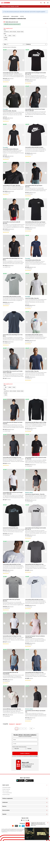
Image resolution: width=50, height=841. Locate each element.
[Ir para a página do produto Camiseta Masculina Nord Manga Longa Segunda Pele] (36, 696)
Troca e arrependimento (7, 792)
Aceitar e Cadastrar (25, 753)
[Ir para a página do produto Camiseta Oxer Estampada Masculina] (14, 515)
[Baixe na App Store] (29, 780)
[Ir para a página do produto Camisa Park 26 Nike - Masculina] (14, 97)
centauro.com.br (6, 16)
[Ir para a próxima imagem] (23, 60)
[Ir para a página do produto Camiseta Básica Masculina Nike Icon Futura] (36, 135)
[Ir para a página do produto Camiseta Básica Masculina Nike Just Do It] (36, 322)
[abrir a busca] (41, 2)
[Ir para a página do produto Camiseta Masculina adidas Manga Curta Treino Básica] (14, 246)
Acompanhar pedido (6, 787)
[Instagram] (24, 820)
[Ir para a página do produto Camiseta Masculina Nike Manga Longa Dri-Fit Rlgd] (36, 410)
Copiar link (18, 724)
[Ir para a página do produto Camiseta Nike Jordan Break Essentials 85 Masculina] (14, 209)
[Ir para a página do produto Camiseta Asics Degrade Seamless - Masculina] (36, 480)
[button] (25, 22)
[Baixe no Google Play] (20, 780)
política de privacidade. (34, 756)
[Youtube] (28, 820)
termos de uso (26, 756)
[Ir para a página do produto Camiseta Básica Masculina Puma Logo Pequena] (36, 209)
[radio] (6, 32)
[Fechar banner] (47, 822)
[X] (26, 820)
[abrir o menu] (47, 2)
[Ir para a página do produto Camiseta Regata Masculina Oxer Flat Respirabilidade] (14, 660)
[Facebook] (21, 820)
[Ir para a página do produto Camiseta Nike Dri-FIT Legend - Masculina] (14, 173)
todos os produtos (14, 16)
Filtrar (6, 44)
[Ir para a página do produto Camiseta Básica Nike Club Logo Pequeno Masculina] (36, 173)
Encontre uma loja (5, 794)
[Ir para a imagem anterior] (4, 60)
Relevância (28, 44)
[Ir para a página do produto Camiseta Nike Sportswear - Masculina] (14, 60)
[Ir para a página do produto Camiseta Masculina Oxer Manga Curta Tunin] (14, 445)
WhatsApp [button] (11, 724)
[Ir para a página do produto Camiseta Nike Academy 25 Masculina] (14, 135)
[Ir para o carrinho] (44, 2)
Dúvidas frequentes (6, 789)
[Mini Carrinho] (44, 2)
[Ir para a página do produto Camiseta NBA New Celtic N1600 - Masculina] (14, 696)
